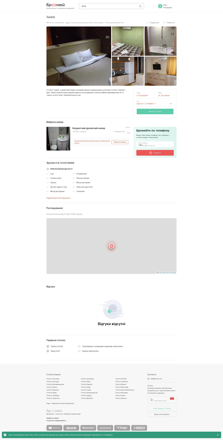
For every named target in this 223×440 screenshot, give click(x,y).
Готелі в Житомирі (121, 393)
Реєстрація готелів (162, 408)
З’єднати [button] (157, 153)
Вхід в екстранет (162, 414)
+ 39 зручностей (119, 131)
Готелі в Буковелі (87, 398)
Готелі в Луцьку (86, 395)
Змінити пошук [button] (155, 111)
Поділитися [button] (154, 23)
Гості (138, 101)
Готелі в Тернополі (53, 398)
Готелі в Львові (51, 387)
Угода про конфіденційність (56, 421)
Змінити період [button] (120, 142)
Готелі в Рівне (85, 382)
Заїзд (138, 93)
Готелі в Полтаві (120, 379)
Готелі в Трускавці (52, 379)
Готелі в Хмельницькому (89, 393)
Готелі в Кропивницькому (55, 384)
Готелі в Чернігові (121, 382)
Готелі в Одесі (120, 395)
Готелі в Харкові (86, 384)
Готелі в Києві (85, 387)
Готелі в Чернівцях (52, 395)
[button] (111, 246)
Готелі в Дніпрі (51, 393)
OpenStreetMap (171, 273)
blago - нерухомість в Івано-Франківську (60, 403)
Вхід (165, 5)
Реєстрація (167, 8)
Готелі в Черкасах (52, 390)
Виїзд (160, 93)
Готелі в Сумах (86, 390)
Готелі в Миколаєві (121, 387)
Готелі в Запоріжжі (87, 379)
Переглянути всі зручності (58, 198)
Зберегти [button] (171, 23)
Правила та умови (52, 418)
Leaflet (160, 273)
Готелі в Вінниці (120, 384)
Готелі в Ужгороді (52, 382)
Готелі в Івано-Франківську (124, 390)
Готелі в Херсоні (121, 398)
